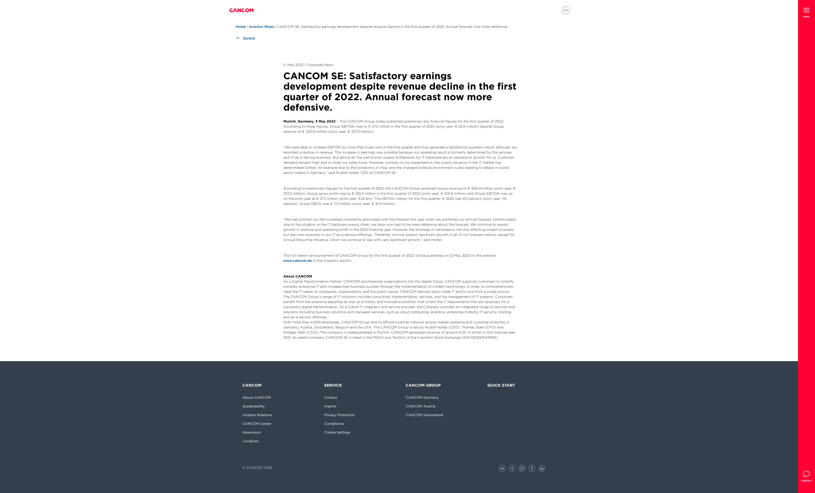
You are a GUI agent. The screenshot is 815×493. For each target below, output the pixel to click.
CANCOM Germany (422, 397)
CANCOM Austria (420, 406)
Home (241, 26)
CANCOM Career (257, 423)
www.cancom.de (297, 260)
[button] (806, 10)
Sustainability (254, 406)
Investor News (261, 26)
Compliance (334, 423)
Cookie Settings (337, 432)
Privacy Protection (339, 415)
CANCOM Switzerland (424, 415)
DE (566, 10)
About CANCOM (257, 397)
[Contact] (806, 474)
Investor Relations (257, 415)
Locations (251, 441)
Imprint (330, 406)
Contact (330, 397)
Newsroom (252, 432)
